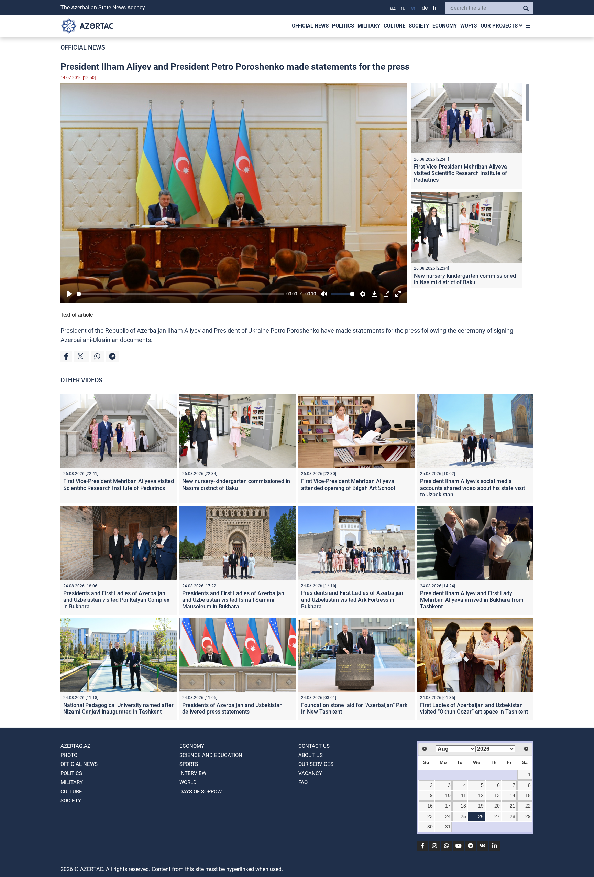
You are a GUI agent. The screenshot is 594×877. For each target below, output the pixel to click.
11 (463, 795)
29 (528, 816)
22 (528, 806)
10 (448, 795)
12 (481, 795)
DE (425, 7)
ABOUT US (310, 755)
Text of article (76, 315)
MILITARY (369, 26)
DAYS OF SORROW (200, 792)
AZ (393, 7)
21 (512, 806)
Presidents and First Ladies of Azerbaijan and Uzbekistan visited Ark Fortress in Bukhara (352, 599)
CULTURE (394, 26)
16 (430, 806)
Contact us (314, 746)
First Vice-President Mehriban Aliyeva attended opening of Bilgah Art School (348, 484)
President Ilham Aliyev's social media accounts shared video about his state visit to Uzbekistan (472, 488)
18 (463, 806)
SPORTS (188, 764)
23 (430, 816)
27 (497, 816)
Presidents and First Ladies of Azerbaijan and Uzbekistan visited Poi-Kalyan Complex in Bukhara (116, 600)
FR (435, 7)
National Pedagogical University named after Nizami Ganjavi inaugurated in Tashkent (118, 708)
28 (512, 816)
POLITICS (343, 26)
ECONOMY (444, 26)
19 (481, 806)
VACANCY (310, 773)
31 (448, 827)
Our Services (315, 764)
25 (463, 816)
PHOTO (68, 755)
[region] (470, 185)
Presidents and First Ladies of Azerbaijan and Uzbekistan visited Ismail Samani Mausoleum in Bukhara (233, 600)
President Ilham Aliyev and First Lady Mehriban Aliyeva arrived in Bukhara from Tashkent (472, 600)
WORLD (188, 782)
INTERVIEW (192, 773)
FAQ (303, 782)
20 (497, 806)
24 (448, 816)
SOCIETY (419, 26)
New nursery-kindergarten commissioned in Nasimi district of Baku (465, 279)
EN (414, 7)
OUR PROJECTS (500, 26)
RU (403, 7)
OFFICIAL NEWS (310, 26)
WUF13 (468, 26)
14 (512, 795)
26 (481, 816)
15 (528, 795)
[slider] (180, 294)
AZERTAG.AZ (75, 746)
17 (448, 806)
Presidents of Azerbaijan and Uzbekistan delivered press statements (232, 708)
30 (430, 827)
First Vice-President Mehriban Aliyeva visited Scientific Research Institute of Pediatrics (460, 173)
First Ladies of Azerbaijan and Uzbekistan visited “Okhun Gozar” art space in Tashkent (474, 708)
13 (497, 795)
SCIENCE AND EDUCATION (210, 755)
